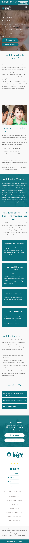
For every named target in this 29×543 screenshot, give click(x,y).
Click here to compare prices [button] (23, 3)
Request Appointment (10, 44)
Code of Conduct (14, 508)
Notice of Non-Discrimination (14, 512)
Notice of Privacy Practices (14, 500)
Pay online (13, 481)
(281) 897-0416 (21, 535)
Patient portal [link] (13, 477)
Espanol (12, 485)
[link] (14, 463)
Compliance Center (14, 496)
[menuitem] (11, 469)
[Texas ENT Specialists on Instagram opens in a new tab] (14, 469)
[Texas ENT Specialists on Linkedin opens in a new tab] (18, 469)
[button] (26, 7)
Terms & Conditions (14, 520)
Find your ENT (11, 40)
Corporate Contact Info (14, 516)
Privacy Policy (14, 504)
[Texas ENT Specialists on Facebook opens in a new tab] (11, 469)
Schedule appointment (14, 440)
